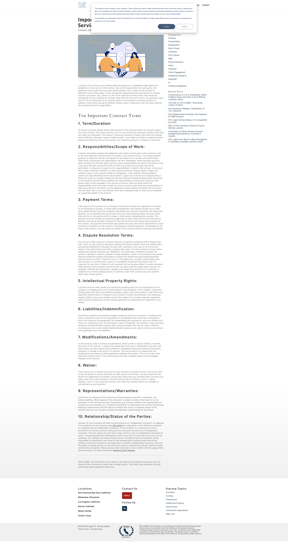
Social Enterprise (175, 62)
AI (169, 82)
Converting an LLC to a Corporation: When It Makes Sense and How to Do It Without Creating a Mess (187, 97)
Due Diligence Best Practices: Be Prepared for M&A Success (187, 115)
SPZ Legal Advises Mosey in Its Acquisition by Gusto (187, 121)
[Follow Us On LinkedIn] (124, 508)
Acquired (172, 69)
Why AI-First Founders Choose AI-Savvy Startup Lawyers (186, 127)
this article (117, 425)
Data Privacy (174, 48)
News (170, 65)
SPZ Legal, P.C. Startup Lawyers (97, 526)
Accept (166, 26)
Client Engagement (176, 72)
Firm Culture (173, 55)
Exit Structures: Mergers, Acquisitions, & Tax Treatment (186, 109)
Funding (172, 38)
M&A (170, 58)
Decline (184, 26)
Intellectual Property (177, 76)
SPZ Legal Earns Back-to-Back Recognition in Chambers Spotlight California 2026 (187, 140)
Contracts (82, 30)
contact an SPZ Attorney (124, 450)
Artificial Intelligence (177, 86)
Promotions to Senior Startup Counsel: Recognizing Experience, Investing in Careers (185, 133)
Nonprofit (172, 79)
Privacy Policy (175, 14)
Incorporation (174, 41)
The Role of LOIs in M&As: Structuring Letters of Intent (185, 104)
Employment (173, 45)
